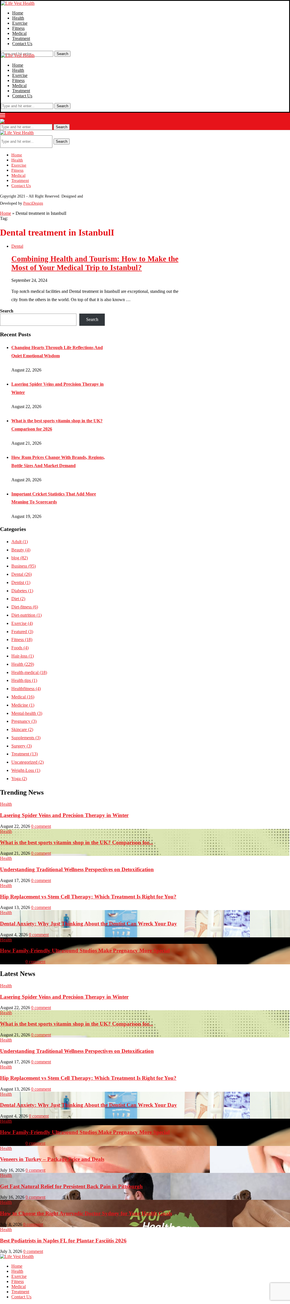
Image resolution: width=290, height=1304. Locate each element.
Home (17, 13)
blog (19, 557)
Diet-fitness (24, 606)
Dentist (20, 582)
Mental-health (26, 713)
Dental (21, 574)
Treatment (21, 38)
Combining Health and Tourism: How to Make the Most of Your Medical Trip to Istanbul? (94, 263)
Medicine (22, 705)
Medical (19, 33)
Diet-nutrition (26, 615)
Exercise (19, 23)
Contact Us (22, 43)
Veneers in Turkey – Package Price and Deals (52, 1159)
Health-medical (29, 672)
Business (23, 566)
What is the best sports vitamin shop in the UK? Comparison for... (76, 842)
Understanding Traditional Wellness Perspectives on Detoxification (77, 869)
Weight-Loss (25, 770)
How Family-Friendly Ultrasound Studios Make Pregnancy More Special (85, 951)
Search (62, 54)
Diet (18, 598)
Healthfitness (26, 688)
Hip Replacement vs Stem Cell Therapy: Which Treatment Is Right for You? (88, 897)
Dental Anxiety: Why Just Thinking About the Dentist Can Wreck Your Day (88, 924)
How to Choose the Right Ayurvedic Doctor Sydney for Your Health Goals (86, 1213)
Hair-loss (22, 656)
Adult (19, 541)
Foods (20, 647)
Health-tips (24, 680)
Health (18, 18)
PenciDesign (33, 203)
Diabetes (22, 590)
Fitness (18, 28)
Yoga (19, 778)
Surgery (21, 746)
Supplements (25, 737)
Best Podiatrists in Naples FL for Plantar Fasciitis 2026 (63, 1241)
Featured (22, 631)
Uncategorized (27, 762)
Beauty (20, 549)
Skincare (22, 729)
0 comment (41, 826)
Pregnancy (24, 721)
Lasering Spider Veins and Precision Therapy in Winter (64, 815)
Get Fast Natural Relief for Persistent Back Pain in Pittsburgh (71, 1186)
